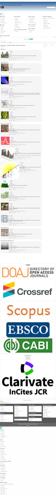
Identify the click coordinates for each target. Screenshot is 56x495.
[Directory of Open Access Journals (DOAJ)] (28, 272)
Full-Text (10, 52)
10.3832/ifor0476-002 (22, 250)
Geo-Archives (2, 32)
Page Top (44, 46)
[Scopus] (28, 311)
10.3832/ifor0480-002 (22, 236)
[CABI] (28, 345)
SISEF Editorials (45, 410)
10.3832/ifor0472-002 (21, 84)
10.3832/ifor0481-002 (28, 157)
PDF (10, 53)
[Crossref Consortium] (28, 289)
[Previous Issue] (2, 41)
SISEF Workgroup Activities (46, 23)
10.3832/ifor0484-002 (33, 170)
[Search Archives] (1, 13)
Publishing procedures (32, 18)
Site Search (2, 416)
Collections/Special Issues (4, 22)
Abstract (11, 59)
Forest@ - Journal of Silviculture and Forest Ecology (48, 18)
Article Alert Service (31, 30)
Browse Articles (2, 21)
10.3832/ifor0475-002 (22, 96)
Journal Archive (2, 19)
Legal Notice (36, 423)
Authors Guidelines (31, 19)
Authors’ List (2, 29)
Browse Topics (16, 31)
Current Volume (2, 18)
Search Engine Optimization (32, 22)
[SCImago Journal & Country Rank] (28, 400)
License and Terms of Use (18, 22)
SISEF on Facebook (45, 26)
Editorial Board (16, 19)
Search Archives (3, 26)
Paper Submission (31, 21)
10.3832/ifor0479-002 (23, 144)
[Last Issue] (5, 41)
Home (2, 42)
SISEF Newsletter (45, 20)
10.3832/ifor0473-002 (22, 223)
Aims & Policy (16, 18)
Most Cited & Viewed (3, 31)
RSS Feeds (30, 31)
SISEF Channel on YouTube (46, 28)
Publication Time (17, 21)
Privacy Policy (16, 24)
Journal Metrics (17, 414)
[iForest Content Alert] (0, 13)
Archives (5, 42)
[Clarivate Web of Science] (28, 265)
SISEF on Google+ (3, 493)
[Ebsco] (28, 330)
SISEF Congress (45, 413)
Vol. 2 (7, 42)
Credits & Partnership (17, 27)
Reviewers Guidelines (31, 26)
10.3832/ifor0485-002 (22, 187)
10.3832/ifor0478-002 (22, 107)
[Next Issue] (3, 41)
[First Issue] (1, 41)
